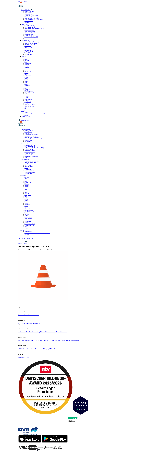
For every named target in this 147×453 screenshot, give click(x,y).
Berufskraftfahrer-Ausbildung (31, 41)
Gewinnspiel (29, 323)
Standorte (23, 56)
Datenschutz (34, 348)
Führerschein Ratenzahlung (31, 16)
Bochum (26, 60)
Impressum (40, 348)
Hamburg (26, 73)
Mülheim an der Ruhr (29, 92)
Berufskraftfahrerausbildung (33, 332)
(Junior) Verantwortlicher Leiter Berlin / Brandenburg (37, 113)
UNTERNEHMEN (22, 337)
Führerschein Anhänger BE (31, 37)
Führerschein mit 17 (29, 34)
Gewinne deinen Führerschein (31, 18)
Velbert (26, 103)
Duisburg (26, 67)
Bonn (25, 62)
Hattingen (26, 74)
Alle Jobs (26, 115)
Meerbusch (27, 89)
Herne (25, 78)
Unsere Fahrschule (25, 10)
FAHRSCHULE (21, 320)
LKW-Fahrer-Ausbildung (30, 43)
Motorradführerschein (29, 27)
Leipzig (26, 84)
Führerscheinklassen (29, 35)
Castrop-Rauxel (28, 63)
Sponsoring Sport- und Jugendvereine (33, 19)
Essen (25, 70)
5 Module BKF (28, 54)
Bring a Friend (28, 12)
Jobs (22, 111)
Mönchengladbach (28, 91)
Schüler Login (29, 238)
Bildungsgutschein (28, 47)
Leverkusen (27, 85)
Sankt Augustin (28, 99)
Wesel (25, 107)
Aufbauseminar (22, 332)
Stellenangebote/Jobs (76, 340)
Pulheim (26, 96)
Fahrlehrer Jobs (28, 112)
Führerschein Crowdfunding (31, 15)
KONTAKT (21, 354)
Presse (20, 340)
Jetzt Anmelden (22, 238)
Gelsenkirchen (27, 71)
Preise (25, 38)
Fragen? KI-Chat (22, 1)
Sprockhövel (27, 102)
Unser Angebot (25, 24)
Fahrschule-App (28, 14)
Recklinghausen (28, 97)
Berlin (25, 59)
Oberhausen (27, 95)
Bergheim (26, 57)
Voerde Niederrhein (29, 106)
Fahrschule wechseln (29, 31)
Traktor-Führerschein (29, 53)
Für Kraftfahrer (25, 40)
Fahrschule (21, 315)
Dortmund (26, 66)
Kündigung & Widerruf (49, 348)
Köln (25, 82)
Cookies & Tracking (26, 348)
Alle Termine (27, 46)
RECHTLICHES (22, 345)
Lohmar (26, 86)
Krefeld (26, 81)
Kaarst (26, 80)
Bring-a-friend (22, 323)
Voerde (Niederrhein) (29, 104)
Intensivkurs (53, 332)
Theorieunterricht (28, 21)
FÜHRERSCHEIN (22, 328)
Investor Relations (25, 116)
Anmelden (26, 120)
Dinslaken (26, 64)
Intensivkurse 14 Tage (29, 26)
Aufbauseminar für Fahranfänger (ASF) (34, 28)
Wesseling (26, 108)
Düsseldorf (27, 68)
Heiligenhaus (27, 75)
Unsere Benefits (28, 22)
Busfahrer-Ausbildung (29, 44)
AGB (19, 348)
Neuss (25, 93)
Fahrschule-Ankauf (37, 340)
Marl (25, 88)
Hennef (26, 77)
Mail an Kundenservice (24, 357)
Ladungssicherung (28, 50)
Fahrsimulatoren (46, 340)
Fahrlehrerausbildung (27, 340)
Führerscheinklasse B (29, 32)
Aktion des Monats (29, 11)
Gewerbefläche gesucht (56, 340)
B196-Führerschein (29, 30)
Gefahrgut (26, 48)
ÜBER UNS (21, 312)
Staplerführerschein (29, 51)
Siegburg (26, 100)
